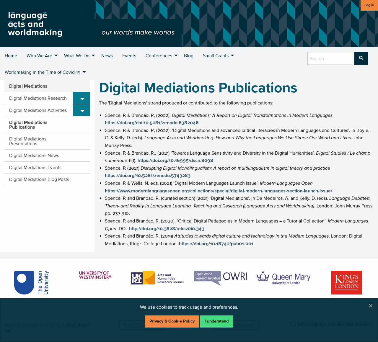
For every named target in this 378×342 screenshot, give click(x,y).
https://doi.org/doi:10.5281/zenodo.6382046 (152, 122)
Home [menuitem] (11, 55)
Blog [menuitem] (188, 55)
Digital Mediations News (34, 155)
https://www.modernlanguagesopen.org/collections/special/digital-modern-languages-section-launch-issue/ (218, 190)
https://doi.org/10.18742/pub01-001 (216, 243)
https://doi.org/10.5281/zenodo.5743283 (147, 175)
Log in (369, 5)
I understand (217, 321)
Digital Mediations (28, 86)
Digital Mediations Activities (38, 110)
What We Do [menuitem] (76, 55)
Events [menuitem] (129, 55)
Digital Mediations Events (35, 167)
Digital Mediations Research (38, 98)
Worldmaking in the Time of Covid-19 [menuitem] (42, 72)
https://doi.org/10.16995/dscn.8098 (175, 160)
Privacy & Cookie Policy (172, 321)
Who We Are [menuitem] (39, 55)
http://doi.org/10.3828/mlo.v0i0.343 (166, 228)
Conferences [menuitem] (159, 55)
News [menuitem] (107, 55)
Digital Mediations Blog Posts (39, 179)
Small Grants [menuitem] (216, 55)
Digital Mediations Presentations (27, 141)
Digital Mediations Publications (28, 125)
